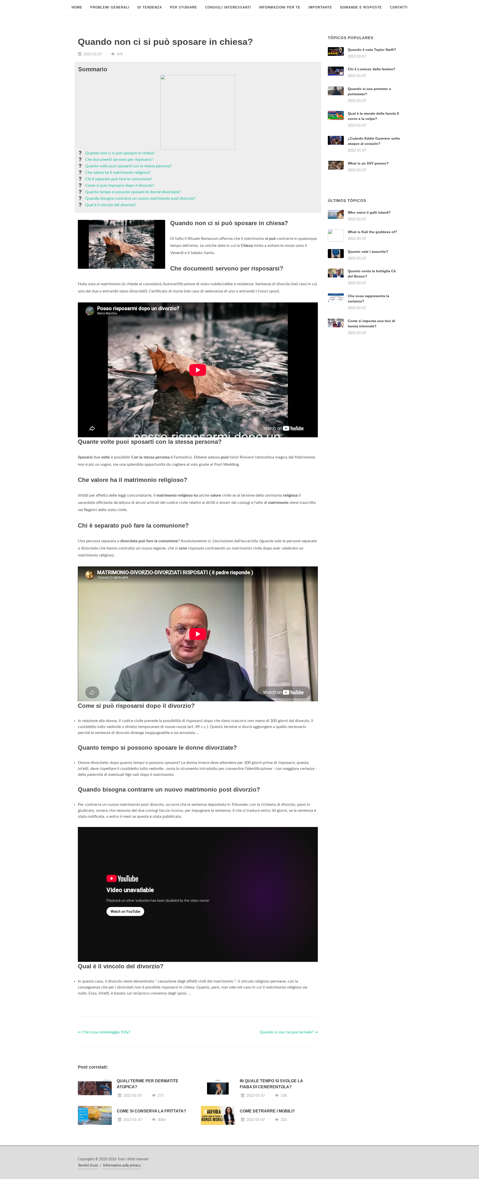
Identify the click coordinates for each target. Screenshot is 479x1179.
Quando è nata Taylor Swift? (372, 50)
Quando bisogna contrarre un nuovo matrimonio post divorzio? (140, 198)
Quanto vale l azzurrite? (368, 252)
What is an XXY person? (368, 163)
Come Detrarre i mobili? (267, 1111)
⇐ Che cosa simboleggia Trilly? (104, 1032)
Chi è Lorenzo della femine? (371, 69)
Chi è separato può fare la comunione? (118, 179)
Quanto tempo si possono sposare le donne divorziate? (133, 192)
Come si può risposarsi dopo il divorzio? (119, 185)
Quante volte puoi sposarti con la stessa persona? (128, 166)
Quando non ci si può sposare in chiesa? (120, 153)
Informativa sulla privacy (122, 1165)
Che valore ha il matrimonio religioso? (118, 173)
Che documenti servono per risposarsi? (119, 160)
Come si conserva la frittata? (151, 1111)
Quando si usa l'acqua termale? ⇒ (288, 1032)
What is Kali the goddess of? (372, 232)
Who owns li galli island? (369, 212)
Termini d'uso (88, 1165)
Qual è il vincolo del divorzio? (110, 205)
